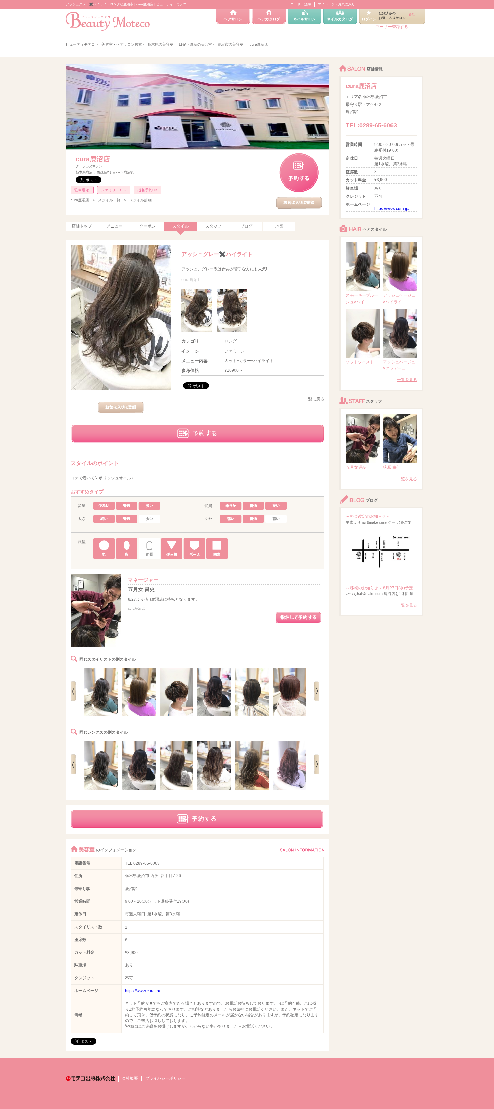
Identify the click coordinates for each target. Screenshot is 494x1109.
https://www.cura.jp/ (142, 991)
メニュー (115, 226)
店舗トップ (82, 226)
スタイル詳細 (140, 200)
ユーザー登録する (392, 26)
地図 (279, 226)
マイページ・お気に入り (336, 4)
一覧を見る (407, 379)
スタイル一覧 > (112, 200)
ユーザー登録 (301, 4)
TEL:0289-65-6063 (142, 863)
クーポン (147, 226)
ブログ (246, 226)
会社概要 (130, 1078)
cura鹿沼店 (93, 159)
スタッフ (213, 226)
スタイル (180, 226)
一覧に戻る (314, 399)
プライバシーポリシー (165, 1078)
